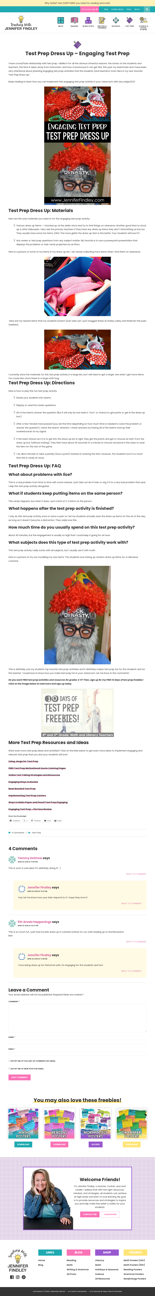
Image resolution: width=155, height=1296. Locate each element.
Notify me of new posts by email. (27, 1069)
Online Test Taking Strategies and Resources (34, 774)
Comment (14, 1001)
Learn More (110, 1214)
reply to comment (136, 874)
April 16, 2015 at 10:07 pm (28, 926)
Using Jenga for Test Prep (23, 761)
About (137, 9)
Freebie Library (117, 9)
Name (11, 1037)
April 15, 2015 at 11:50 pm (28, 862)
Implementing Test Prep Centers (27, 795)
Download (23, 1144)
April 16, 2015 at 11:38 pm (37, 959)
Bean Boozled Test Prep (22, 788)
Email (11, 1049)
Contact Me (90, 1214)
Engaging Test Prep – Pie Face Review (30, 809)
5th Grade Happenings (34, 922)
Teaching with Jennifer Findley (21, 22)
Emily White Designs (112, 1291)
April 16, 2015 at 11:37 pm (37, 891)
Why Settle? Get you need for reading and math (77, 3)
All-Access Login (89, 9)
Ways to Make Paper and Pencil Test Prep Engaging (38, 802)
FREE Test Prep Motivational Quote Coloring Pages (37, 768)
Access (96, 1144)
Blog (106, 9)
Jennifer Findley (39, 887)
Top (149, 1290)
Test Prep (36, 832)
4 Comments (18, 832)
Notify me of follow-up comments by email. (33, 1061)
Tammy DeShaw (30, 858)
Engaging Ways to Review (23, 781)
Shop (129, 9)
